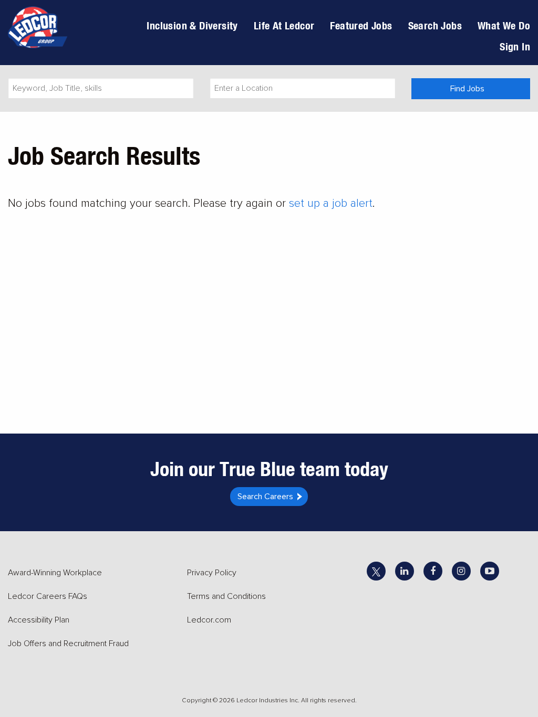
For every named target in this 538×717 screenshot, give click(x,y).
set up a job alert (331, 203)
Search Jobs (435, 25)
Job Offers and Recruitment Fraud (68, 643)
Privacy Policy (211, 572)
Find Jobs (467, 88)
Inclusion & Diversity (192, 25)
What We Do (504, 25)
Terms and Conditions (226, 596)
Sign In (515, 46)
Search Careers (265, 496)
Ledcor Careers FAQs (47, 596)
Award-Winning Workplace (55, 572)
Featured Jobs (361, 25)
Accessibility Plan (38, 620)
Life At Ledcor (284, 25)
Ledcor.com (209, 620)
